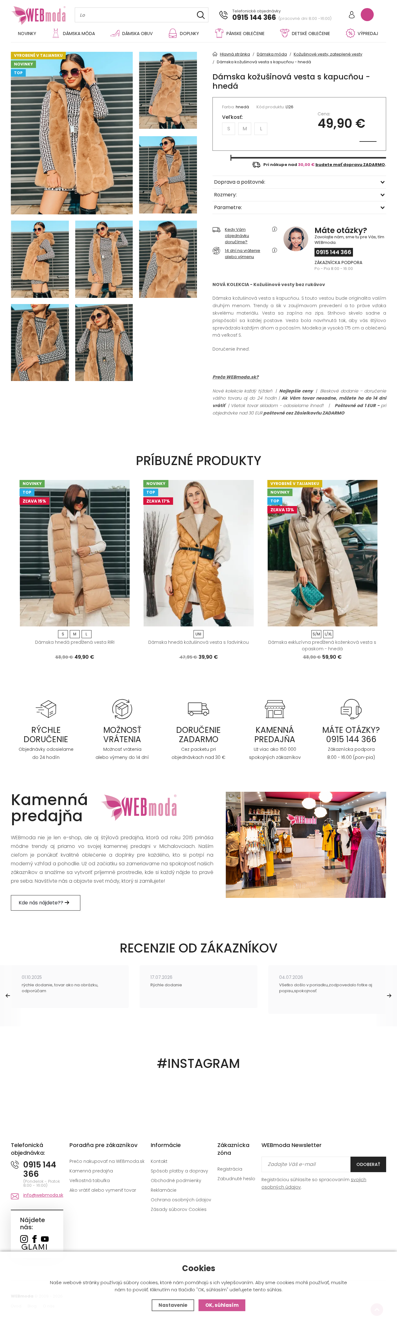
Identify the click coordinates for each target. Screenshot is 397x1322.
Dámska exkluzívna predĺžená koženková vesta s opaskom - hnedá (322, 645)
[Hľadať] (200, 15)
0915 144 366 (254, 17)
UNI (198, 634)
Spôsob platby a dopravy (179, 1171)
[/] (46, 709)
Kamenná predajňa (91, 1171)
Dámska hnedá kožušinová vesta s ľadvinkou (198, 642)
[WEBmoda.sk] (24, 1240)
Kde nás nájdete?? (42, 902)
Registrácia (229, 1169)
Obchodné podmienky (176, 1180)
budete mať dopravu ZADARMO (350, 165)
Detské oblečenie (311, 33)
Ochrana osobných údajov (181, 1200)
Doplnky (189, 33)
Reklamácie (163, 1190)
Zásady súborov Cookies (179, 1209)
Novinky (27, 33)
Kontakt (159, 1161)
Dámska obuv (137, 33)
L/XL (328, 634)
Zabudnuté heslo (236, 1179)
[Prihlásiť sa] (352, 15)
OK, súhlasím (222, 1305)
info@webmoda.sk (43, 1195)
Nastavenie (172, 1305)
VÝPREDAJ (368, 33)
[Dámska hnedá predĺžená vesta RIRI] (75, 553)
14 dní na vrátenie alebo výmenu (242, 254)
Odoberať (368, 1164)
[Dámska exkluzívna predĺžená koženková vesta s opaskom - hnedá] (322, 553)
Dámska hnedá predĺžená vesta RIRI (74, 642)
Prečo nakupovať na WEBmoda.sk (107, 1161)
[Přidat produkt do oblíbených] (122, 619)
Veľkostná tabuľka (89, 1180)
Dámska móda (79, 33)
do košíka (72, 619)
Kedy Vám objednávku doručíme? (237, 235)
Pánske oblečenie (245, 33)
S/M (316, 634)
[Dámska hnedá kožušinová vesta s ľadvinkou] (198, 553)
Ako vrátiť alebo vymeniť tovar (102, 1190)
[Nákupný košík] (367, 14)
